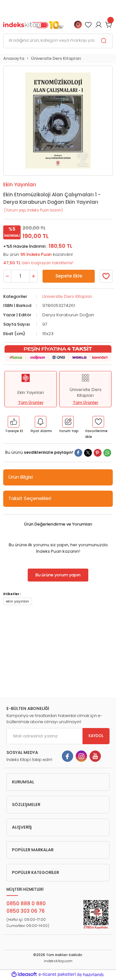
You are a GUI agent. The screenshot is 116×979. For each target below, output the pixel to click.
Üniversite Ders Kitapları (67, 296)
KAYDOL (96, 735)
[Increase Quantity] (33, 276)
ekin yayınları (17, 601)
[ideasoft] (24, 974)
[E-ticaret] (57, 974)
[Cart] (109, 24)
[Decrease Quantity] (7, 276)
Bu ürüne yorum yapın (58, 575)
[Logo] (33, 24)
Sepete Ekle (68, 276)
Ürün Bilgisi (20, 476)
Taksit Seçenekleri (29, 498)
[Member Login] (88, 24)
